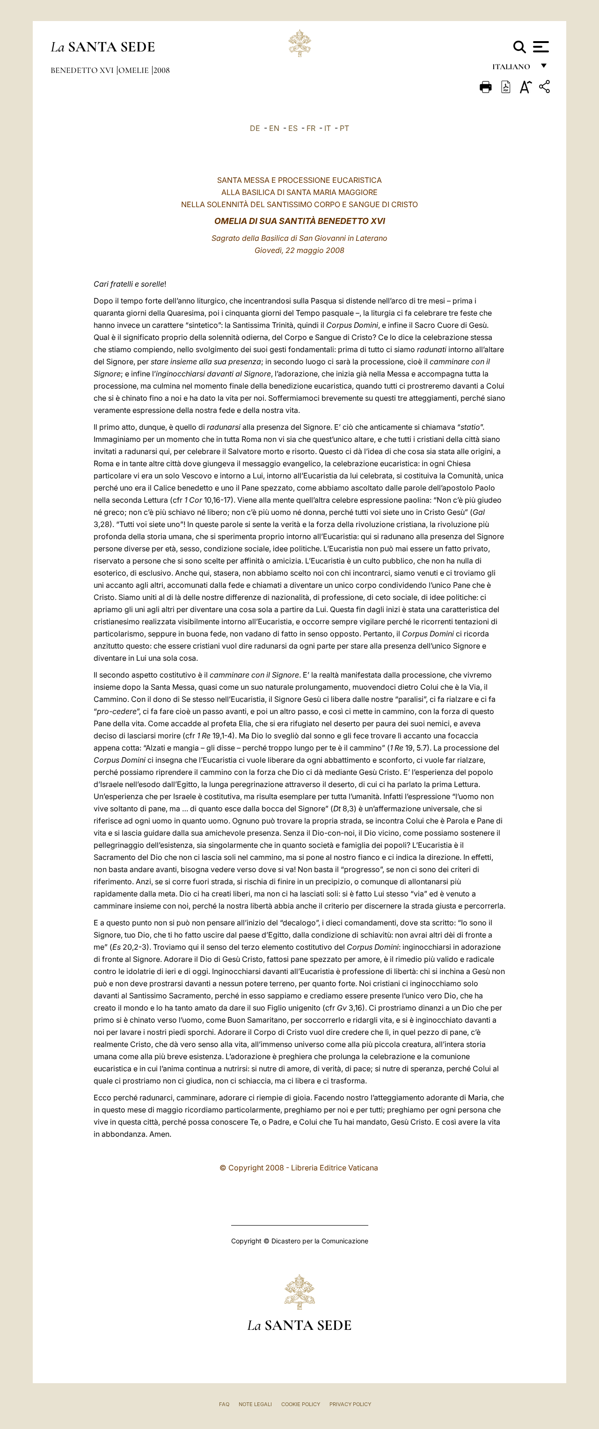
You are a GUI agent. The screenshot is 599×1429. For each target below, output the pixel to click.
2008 (161, 70)
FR (311, 128)
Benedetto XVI (83, 70)
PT (344, 128)
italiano (513, 69)
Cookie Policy (300, 1404)
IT (327, 128)
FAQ (224, 1404)
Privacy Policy (350, 1404)
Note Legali (255, 1404)
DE (255, 128)
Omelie (134, 70)
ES (293, 128)
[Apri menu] (540, 47)
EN (274, 128)
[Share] (545, 88)
